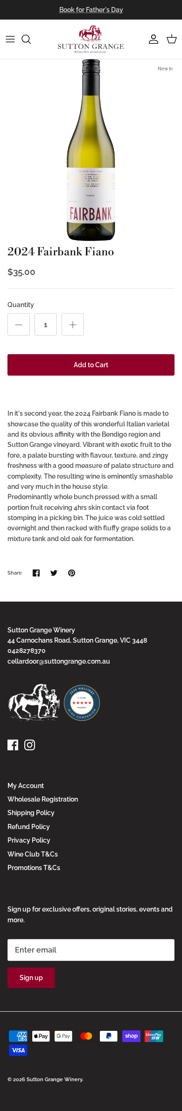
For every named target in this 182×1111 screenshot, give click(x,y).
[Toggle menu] (10, 39)
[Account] (151, 39)
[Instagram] (29, 745)
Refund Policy (28, 826)
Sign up (31, 977)
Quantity (20, 305)
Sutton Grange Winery (54, 1080)
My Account (25, 785)
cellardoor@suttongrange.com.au (58, 661)
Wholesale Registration (42, 799)
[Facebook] (12, 745)
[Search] (31, 39)
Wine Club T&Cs (32, 854)
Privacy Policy (28, 840)
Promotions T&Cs (33, 867)
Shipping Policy (31, 812)
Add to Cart (91, 365)
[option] (91, 150)
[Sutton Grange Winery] (91, 39)
